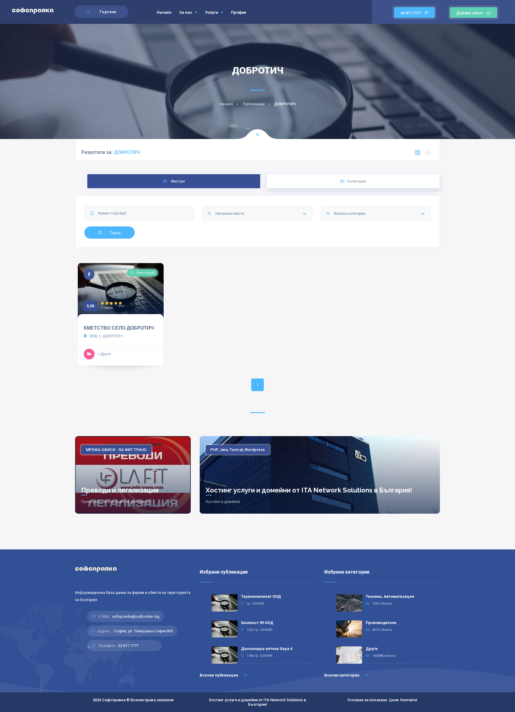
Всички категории (342, 675)
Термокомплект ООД (261, 596)
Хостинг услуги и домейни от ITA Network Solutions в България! (309, 490)
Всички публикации (219, 675)
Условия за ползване (367, 700)
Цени (393, 700)
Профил (238, 12)
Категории (356, 181)
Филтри (177, 181)
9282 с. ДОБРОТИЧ (106, 336)
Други (372, 648)
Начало (164, 12)
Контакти (408, 700)
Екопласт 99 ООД (257, 622)
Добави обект (469, 13)
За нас (186, 12)
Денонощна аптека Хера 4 (266, 648)
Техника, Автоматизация (390, 596)
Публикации (254, 104)
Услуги (212, 12)
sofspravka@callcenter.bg (135, 616)
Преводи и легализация (120, 490)
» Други (104, 354)
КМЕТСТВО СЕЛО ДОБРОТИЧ (119, 327)
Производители (381, 622)
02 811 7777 (411, 13)
